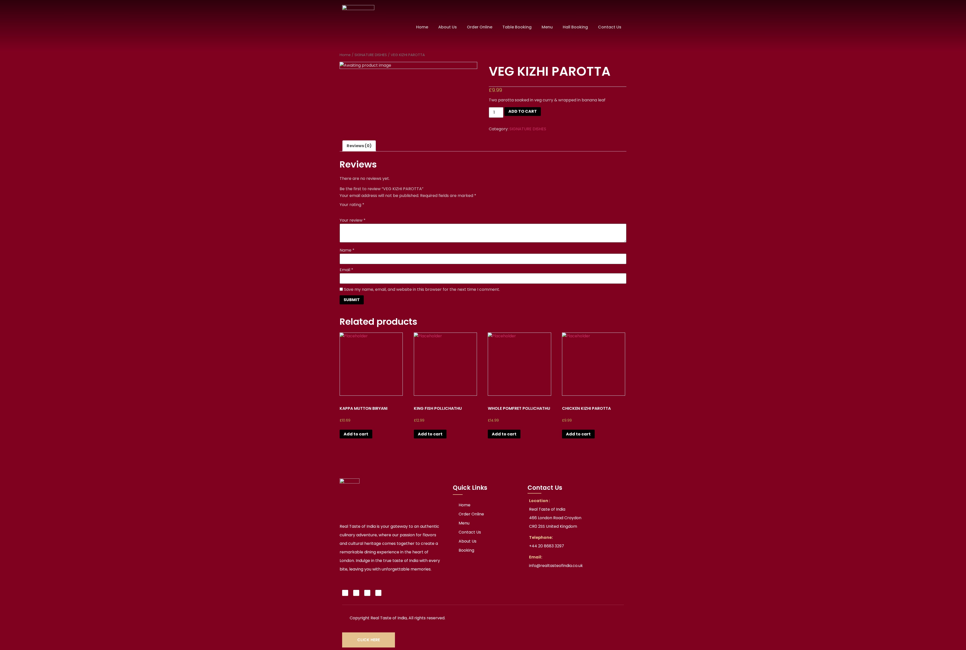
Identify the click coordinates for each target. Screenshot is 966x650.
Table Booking (517, 27)
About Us (447, 27)
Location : (539, 501)
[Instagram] (367, 593)
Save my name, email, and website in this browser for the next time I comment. (422, 290)
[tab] (359, 145)
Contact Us (609, 27)
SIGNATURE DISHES (370, 54)
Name (347, 250)
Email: (535, 557)
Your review (353, 220)
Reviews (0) (359, 146)
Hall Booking (575, 27)
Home (422, 27)
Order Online (479, 27)
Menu (547, 27)
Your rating (352, 205)
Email (346, 270)
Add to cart (522, 111)
